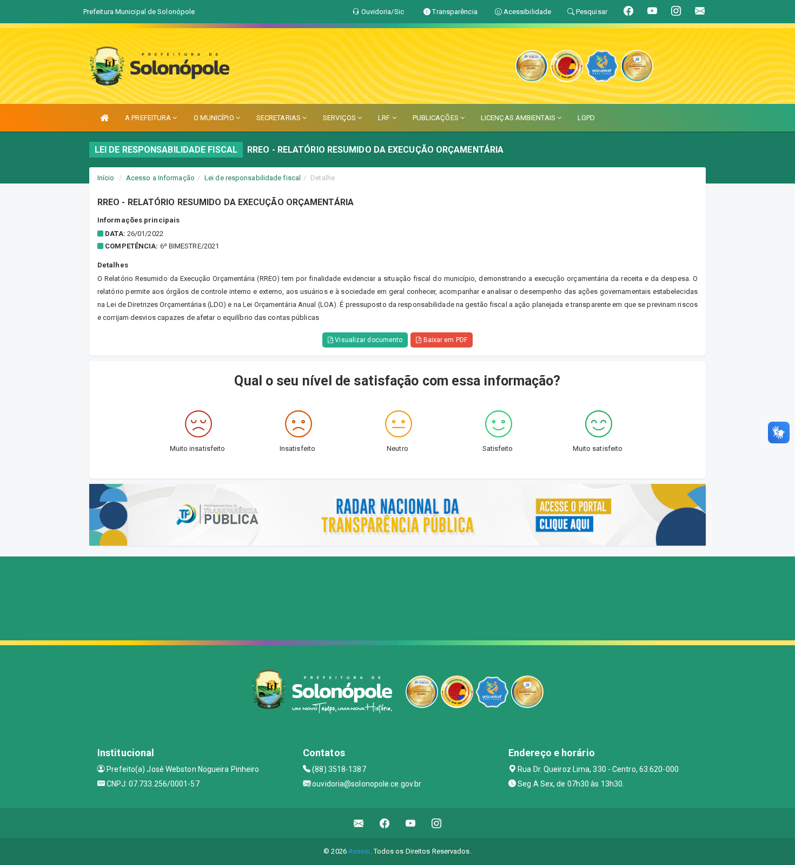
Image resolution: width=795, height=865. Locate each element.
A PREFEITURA (149, 118)
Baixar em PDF (444, 340)
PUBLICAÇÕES (436, 118)
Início (106, 178)
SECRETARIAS (279, 118)
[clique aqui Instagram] (436, 823)
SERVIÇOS (340, 118)
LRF (385, 118)
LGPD (586, 118)
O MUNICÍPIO (215, 118)
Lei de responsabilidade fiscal (252, 178)
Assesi (359, 851)
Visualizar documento (367, 340)
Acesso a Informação (160, 178)
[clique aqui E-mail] (358, 823)
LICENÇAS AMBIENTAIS (519, 118)
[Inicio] (104, 118)
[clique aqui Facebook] (384, 823)
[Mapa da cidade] (397, 597)
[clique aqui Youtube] (410, 823)
